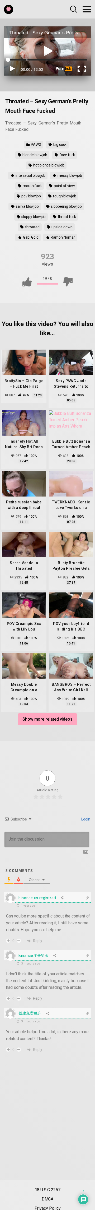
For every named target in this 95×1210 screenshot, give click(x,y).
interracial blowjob (30, 175)
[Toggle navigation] (87, 9)
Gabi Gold (30, 237)
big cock (59, 144)
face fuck (67, 155)
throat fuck (66, 217)
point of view (64, 186)
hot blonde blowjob (48, 165)
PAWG (35, 144)
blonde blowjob (34, 155)
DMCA (48, 1199)
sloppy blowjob (33, 217)
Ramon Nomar (62, 237)
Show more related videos (47, 719)
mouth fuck (32, 186)
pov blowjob (31, 196)
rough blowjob (64, 196)
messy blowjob (69, 175)
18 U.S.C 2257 (47, 1189)
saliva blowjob (27, 206)
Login (85, 819)
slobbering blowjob (66, 206)
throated (31, 227)
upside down (62, 227)
